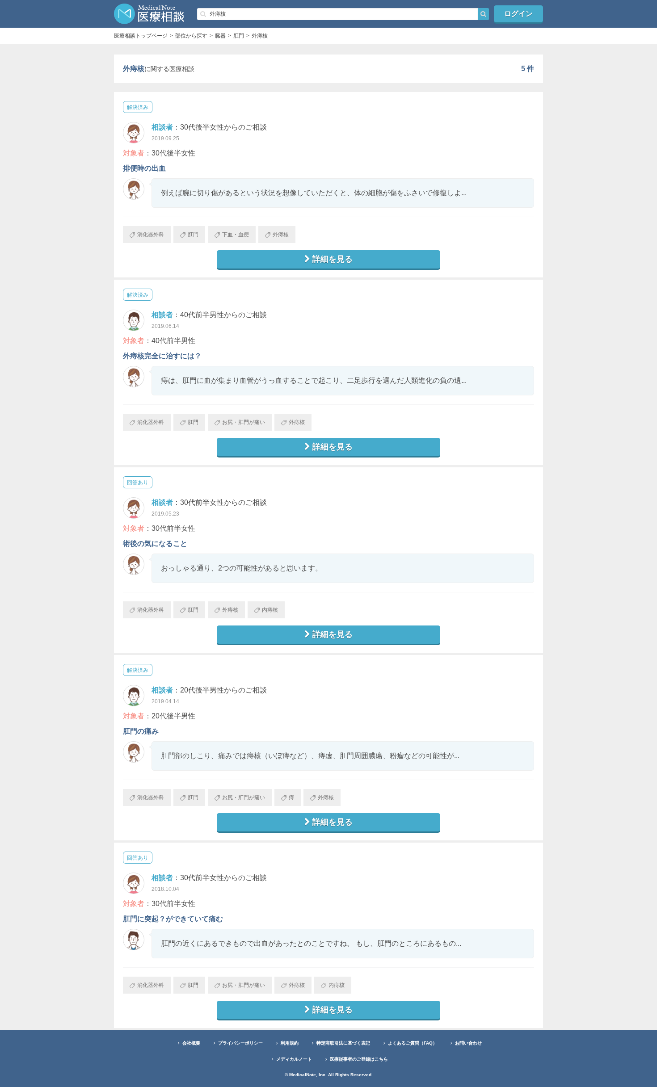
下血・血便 (235, 234)
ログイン (518, 13)
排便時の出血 (144, 168)
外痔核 (281, 234)
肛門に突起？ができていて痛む (173, 919)
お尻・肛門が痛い (243, 422)
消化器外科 (150, 234)
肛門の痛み (141, 731)
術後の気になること (155, 543)
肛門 (193, 234)
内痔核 (270, 610)
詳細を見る (332, 259)
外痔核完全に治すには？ (162, 356)
